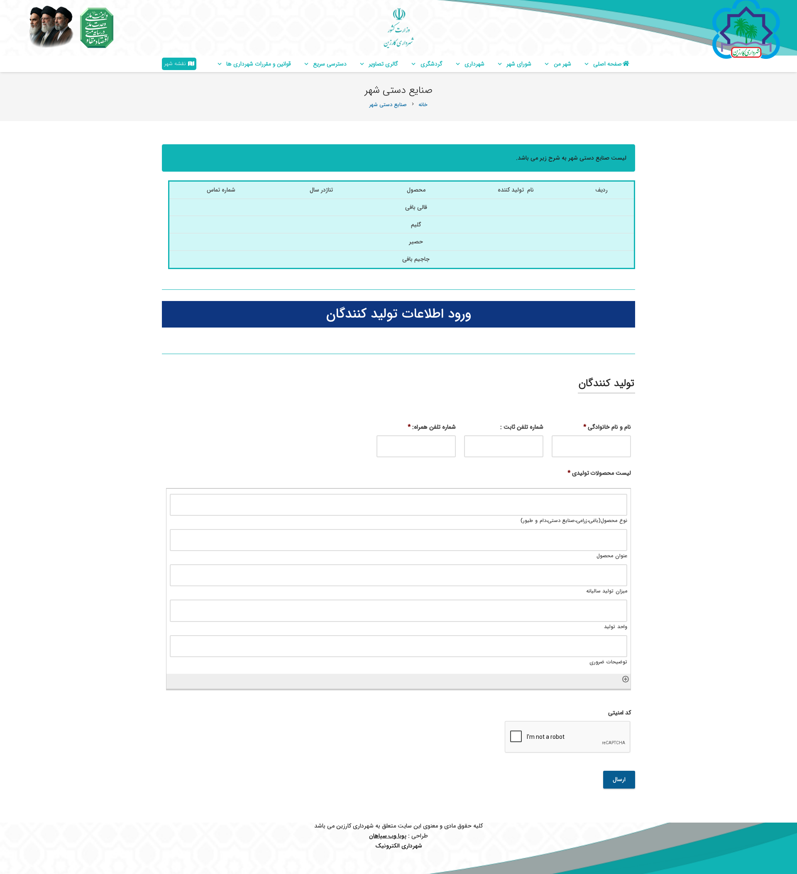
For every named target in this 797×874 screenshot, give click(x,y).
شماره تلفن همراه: (432, 427)
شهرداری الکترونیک (398, 845)
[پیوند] (96, 28)
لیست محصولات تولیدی (599, 473)
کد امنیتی (619, 712)
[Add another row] (625, 678)
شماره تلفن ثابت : (521, 427)
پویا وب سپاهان (387, 835)
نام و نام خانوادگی (607, 427)
